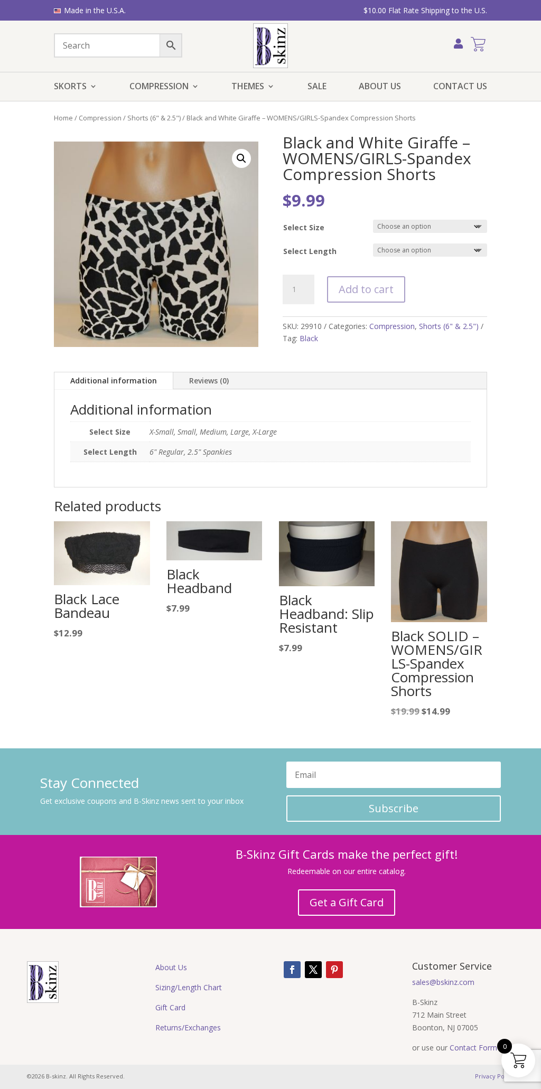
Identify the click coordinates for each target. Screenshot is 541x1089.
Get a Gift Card (347, 902)
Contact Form (473, 1048)
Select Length (310, 251)
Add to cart (366, 289)
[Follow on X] (313, 969)
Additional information (113, 380)
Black (309, 338)
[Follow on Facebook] (292, 969)
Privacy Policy (494, 1076)
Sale (317, 87)
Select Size (303, 227)
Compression (159, 87)
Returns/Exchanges (188, 1027)
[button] (241, 158)
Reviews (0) (209, 380)
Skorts (70, 87)
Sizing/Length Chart (188, 987)
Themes (247, 87)
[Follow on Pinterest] (334, 969)
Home (63, 118)
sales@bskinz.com (443, 982)
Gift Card (170, 1007)
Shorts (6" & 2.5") (154, 118)
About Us (380, 87)
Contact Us (460, 87)
